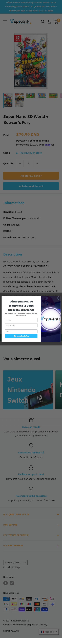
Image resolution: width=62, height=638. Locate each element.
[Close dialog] (58, 298)
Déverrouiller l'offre (21, 336)
